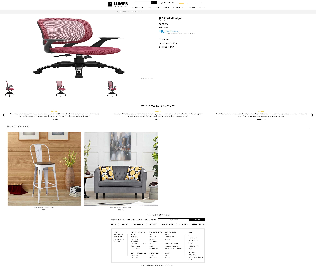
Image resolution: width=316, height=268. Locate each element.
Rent (157, 7)
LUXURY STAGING (117, 237)
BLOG (190, 249)
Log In (191, 243)
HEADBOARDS (153, 237)
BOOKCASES (168, 239)
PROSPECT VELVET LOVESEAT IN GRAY (121, 208)
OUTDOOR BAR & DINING (172, 246)
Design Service (138, 7)
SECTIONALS (134, 237)
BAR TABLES (153, 255)
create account (194, 246)
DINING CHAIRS (135, 257)
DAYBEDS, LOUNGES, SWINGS (173, 248)
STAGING (166, 7)
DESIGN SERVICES (118, 234)
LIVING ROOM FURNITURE (138, 232)
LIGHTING (168, 258)
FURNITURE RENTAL (118, 239)
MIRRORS (152, 246)
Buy (149, 7)
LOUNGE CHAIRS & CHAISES (138, 244)
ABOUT (114, 225)
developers (178, 7)
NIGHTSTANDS (153, 241)
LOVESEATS (134, 239)
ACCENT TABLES (135, 246)
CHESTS (152, 244)
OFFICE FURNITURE (170, 232)
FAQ (190, 235)
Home (121, 11)
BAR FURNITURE (154, 253)
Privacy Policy (193, 255)
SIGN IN (194, 3)
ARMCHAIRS (134, 241)
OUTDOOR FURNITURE (171, 244)
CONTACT (202, 7)
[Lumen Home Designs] (118, 4)
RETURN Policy (193, 238)
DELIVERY (152, 225)
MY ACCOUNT (138, 225)
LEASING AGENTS (168, 225)
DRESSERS (152, 239)
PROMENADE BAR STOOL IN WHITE (44, 208)
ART (166, 255)
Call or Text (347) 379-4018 (158, 215)
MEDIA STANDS (135, 248)
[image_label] (44, 169)
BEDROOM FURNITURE (156, 232)
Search (153, 2)
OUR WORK (191, 7)
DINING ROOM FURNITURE (138, 253)
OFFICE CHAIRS (169, 237)
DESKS (167, 234)
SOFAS (133, 234)
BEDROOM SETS (154, 248)
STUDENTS (183, 225)
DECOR (167, 253)
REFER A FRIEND (198, 225)
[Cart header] (202, 3)
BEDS (151, 234)
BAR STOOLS (153, 257)
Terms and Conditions (196, 257)
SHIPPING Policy (193, 240)
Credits (191, 259)
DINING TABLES (135, 255)
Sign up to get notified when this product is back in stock (171, 20)
